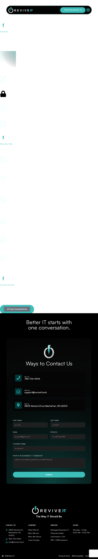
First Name (17, 420)
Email (15, 432)
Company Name (19, 444)
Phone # (53, 432)
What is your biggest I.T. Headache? (28, 456)
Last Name (54, 420)
